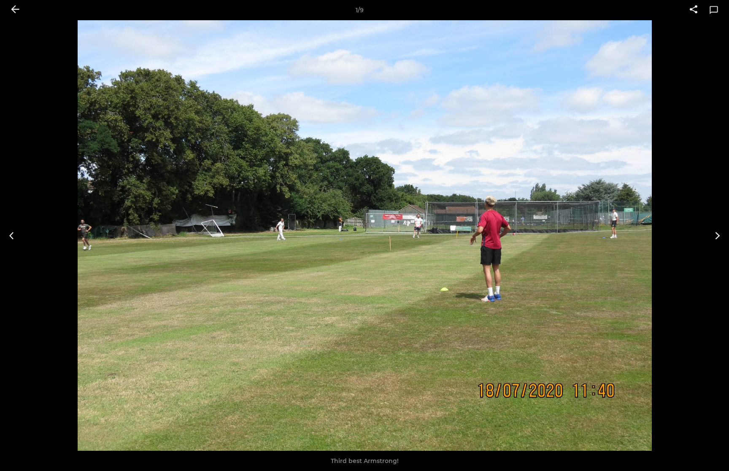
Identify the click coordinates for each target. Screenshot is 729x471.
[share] (693, 10)
